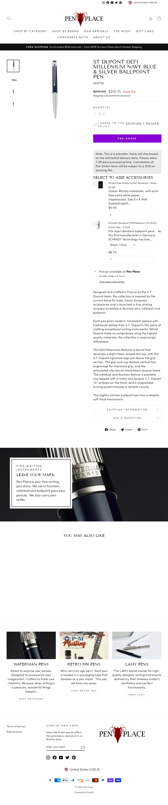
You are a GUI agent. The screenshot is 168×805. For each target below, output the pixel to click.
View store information (112, 281)
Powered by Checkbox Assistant (106, 131)
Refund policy (15, 731)
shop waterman (31, 699)
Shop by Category (30, 31)
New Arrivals (96, 31)
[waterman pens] (31, 645)
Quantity (102, 107)
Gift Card (145, 31)
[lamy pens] (136, 645)
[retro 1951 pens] (84, 645)
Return (152, 123)
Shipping (98, 95)
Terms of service (16, 726)
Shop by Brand (65, 31)
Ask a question (127, 417)
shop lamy (137, 695)
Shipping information (127, 409)
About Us (101, 37)
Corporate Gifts (73, 37)
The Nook (122, 31)
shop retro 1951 (84, 690)
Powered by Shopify (84, 792)
